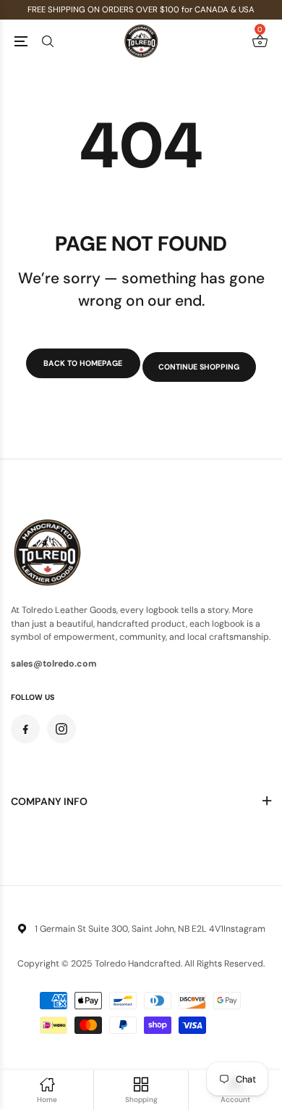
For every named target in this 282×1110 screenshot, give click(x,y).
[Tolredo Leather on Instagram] (61, 728)
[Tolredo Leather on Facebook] (25, 728)
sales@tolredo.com (54, 663)
